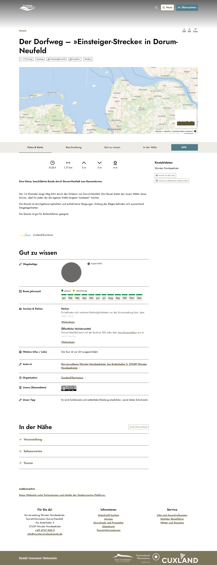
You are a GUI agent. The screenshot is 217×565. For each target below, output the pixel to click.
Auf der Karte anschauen (138, 427)
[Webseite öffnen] (122, 558)
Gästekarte (108, 526)
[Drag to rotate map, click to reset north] (22, 77)
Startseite (22, 30)
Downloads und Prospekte (108, 523)
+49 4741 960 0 (45, 530)
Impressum (35, 558)
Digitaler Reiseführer (172, 519)
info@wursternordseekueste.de (44, 534)
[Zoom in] (22, 70)
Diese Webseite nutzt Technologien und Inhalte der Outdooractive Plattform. (62, 495)
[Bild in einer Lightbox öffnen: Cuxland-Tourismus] (25, 235)
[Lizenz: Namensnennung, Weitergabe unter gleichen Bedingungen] (68, 390)
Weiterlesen (68, 322)
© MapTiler (167, 131)
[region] (108, 100)
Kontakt (23, 558)
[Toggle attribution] (195, 131)
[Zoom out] (22, 74)
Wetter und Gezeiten (172, 523)
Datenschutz (50, 558)
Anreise (108, 519)
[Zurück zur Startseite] (27, 7)
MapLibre (158, 131)
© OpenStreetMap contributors (182, 131)
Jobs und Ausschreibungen (172, 515)
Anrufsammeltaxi (127, 332)
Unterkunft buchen (108, 515)
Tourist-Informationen (108, 530)
